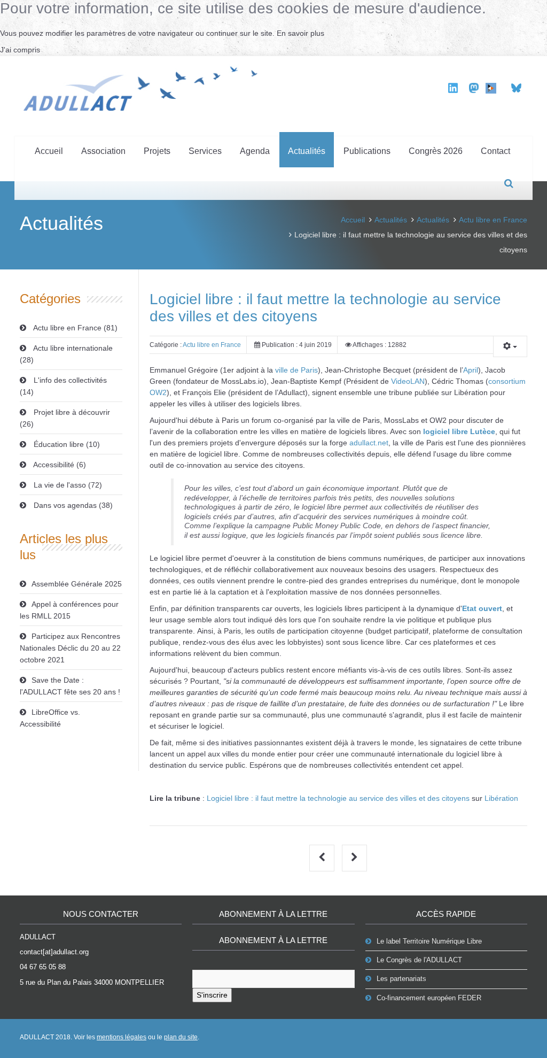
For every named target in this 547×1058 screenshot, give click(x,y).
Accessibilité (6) (59, 464)
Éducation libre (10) (66, 444)
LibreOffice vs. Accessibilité (50, 718)
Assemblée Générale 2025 (77, 584)
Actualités (306, 151)
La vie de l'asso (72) (67, 485)
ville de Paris (296, 370)
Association (103, 151)
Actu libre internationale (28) (66, 354)
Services (205, 151)
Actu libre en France (493, 219)
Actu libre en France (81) (75, 327)
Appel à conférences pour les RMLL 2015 (69, 610)
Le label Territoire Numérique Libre (429, 941)
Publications (366, 151)
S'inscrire (212, 995)
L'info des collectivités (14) (63, 386)
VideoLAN (408, 381)
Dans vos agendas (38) (72, 505)
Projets (157, 151)
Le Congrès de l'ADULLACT (419, 960)
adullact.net (368, 442)
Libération (501, 798)
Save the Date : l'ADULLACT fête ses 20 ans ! (70, 686)
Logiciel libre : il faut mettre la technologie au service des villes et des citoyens (338, 798)
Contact (495, 151)
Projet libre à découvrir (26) (65, 418)
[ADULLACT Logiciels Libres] (144, 87)
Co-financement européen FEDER (429, 998)
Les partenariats (401, 979)
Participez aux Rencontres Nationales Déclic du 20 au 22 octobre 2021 (70, 648)
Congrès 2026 (436, 151)
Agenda (255, 151)
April (470, 370)
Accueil (49, 151)
